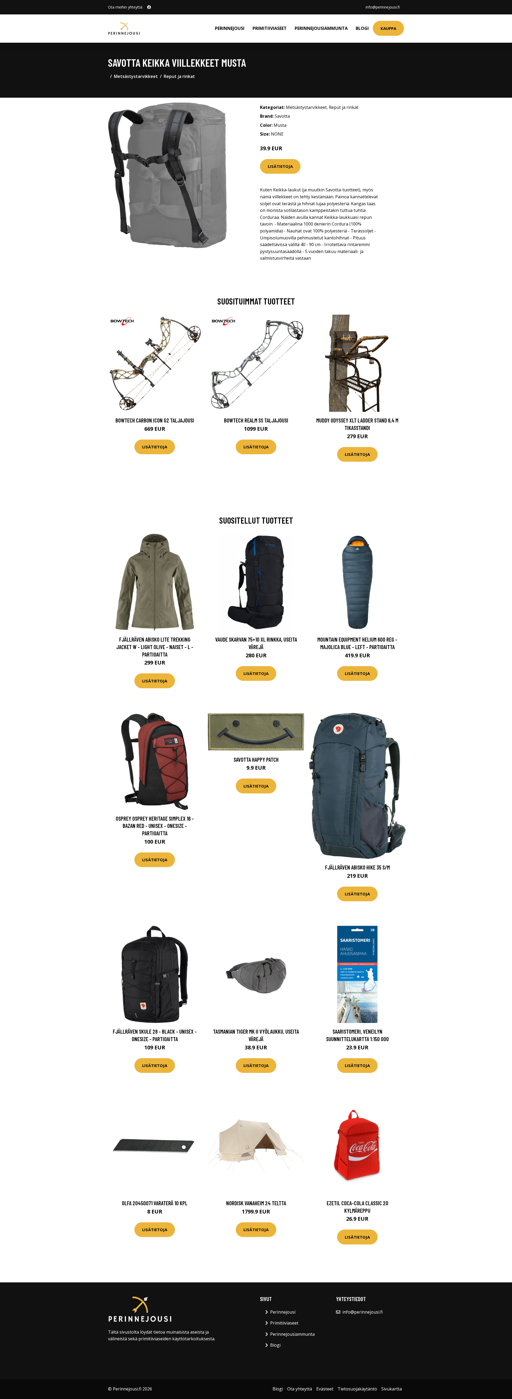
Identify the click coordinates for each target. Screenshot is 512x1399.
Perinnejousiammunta (321, 28)
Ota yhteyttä (299, 1389)
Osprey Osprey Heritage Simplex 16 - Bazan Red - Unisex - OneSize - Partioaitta (155, 825)
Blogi (362, 28)
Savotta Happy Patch (256, 759)
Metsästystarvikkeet (136, 76)
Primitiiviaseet (270, 28)
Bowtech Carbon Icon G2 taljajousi (154, 420)
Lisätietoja (280, 166)
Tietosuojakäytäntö (357, 1389)
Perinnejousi (230, 28)
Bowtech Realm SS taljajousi (256, 420)
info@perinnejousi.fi (383, 7)
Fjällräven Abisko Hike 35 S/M (357, 867)
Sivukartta (391, 1389)
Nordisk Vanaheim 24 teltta (256, 1203)
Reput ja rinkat (179, 76)
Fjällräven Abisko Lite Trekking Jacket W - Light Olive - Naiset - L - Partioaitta (154, 646)
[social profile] (149, 7)
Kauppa (388, 28)
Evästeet (324, 1389)
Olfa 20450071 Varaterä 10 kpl (154, 1203)
